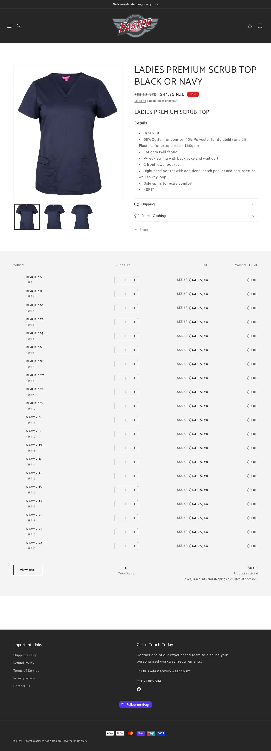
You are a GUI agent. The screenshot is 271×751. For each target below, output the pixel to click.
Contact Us (21, 686)
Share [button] (144, 230)
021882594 (151, 681)
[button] (9, 26)
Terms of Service (26, 671)
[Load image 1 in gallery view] (27, 217)
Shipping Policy (25, 655)
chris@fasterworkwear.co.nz (165, 671)
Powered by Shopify (74, 741)
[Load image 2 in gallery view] (54, 217)
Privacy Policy (24, 678)
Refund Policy (23, 663)
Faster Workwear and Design (42, 741)
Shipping (140, 100)
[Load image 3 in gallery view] (81, 217)
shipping (219, 579)
